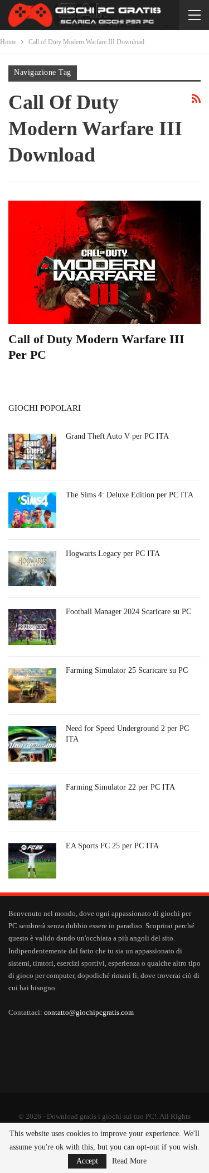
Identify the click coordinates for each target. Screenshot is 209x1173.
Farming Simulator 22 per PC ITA (120, 787)
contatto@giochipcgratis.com (89, 1012)
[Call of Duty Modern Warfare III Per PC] (104, 262)
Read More (129, 1161)
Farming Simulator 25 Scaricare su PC (127, 670)
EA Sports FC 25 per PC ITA (112, 846)
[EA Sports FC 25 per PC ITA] (32, 861)
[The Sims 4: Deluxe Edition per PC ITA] (32, 510)
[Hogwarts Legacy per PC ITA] (32, 569)
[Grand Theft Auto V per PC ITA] (32, 451)
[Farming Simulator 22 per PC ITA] (32, 802)
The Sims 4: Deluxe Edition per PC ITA (129, 495)
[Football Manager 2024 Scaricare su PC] (32, 627)
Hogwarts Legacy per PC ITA (113, 553)
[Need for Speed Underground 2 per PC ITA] (32, 744)
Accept (87, 1161)
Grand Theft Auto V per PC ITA (117, 436)
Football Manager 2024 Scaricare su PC (128, 611)
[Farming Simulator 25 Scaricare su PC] (32, 686)
